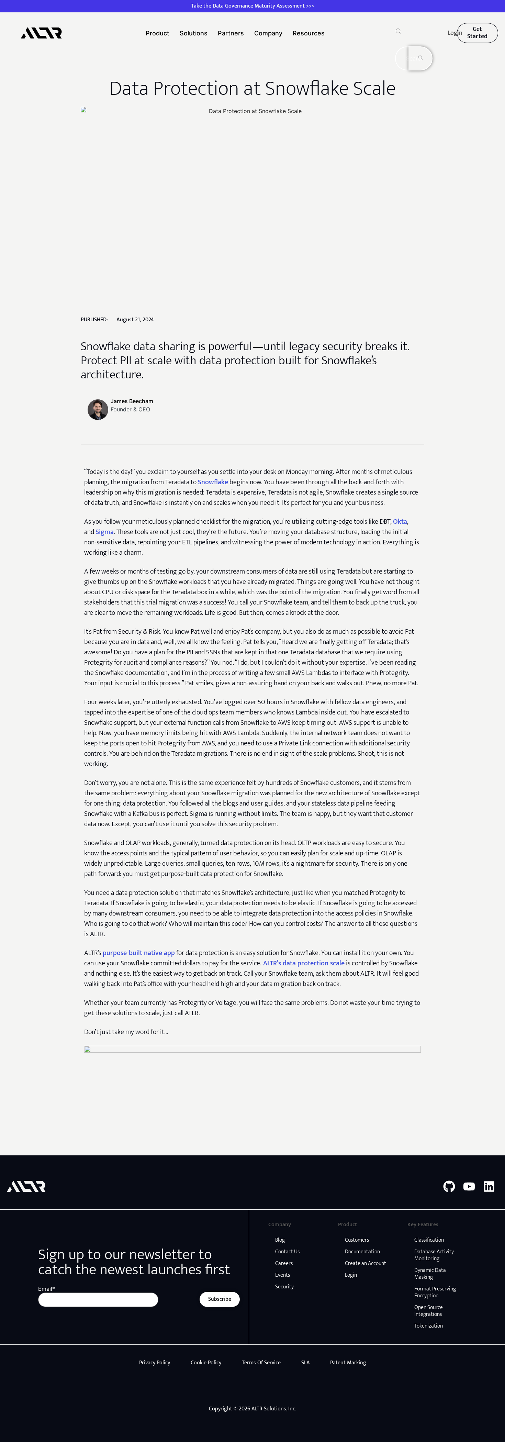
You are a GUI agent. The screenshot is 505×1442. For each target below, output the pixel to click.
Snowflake (213, 482)
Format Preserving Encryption (435, 1292)
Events (282, 1275)
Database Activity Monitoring (434, 1255)
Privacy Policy (154, 1362)
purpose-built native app (139, 953)
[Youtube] (469, 1186)
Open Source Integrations (428, 1311)
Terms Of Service (261, 1362)
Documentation (362, 1251)
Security (284, 1286)
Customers (357, 1240)
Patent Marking (348, 1362)
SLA (305, 1362)
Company (268, 33)
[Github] (449, 1186)
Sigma (105, 532)
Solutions (193, 33)
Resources (309, 33)
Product (157, 33)
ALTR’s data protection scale (303, 963)
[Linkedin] (489, 1186)
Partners (231, 33)
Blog (280, 1240)
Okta (400, 522)
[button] (398, 32)
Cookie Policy (206, 1362)
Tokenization (428, 1326)
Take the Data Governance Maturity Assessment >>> (252, 6)
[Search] (420, 58)
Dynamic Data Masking (430, 1274)
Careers (284, 1263)
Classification (429, 1240)
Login (351, 1275)
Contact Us (287, 1251)
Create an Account (365, 1263)
